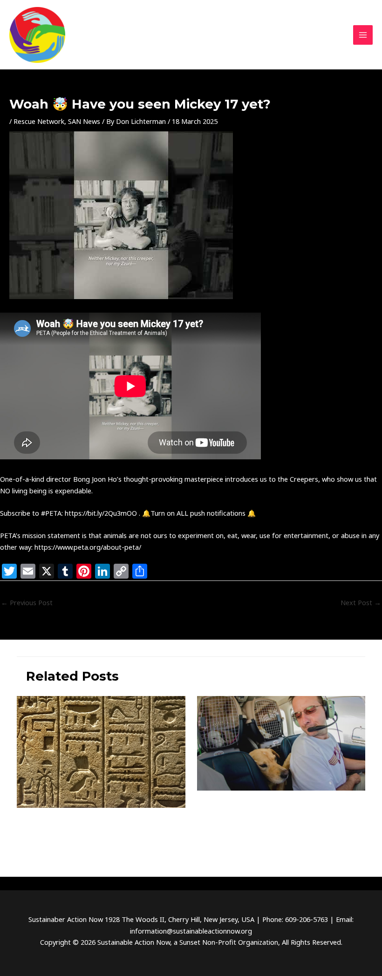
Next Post (361, 602)
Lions (204, 830)
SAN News (84, 121)
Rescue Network (39, 121)
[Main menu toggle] (363, 35)
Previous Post (27, 602)
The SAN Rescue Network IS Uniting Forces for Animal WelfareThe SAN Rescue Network (278, 809)
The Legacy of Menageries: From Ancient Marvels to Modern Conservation (91, 827)
